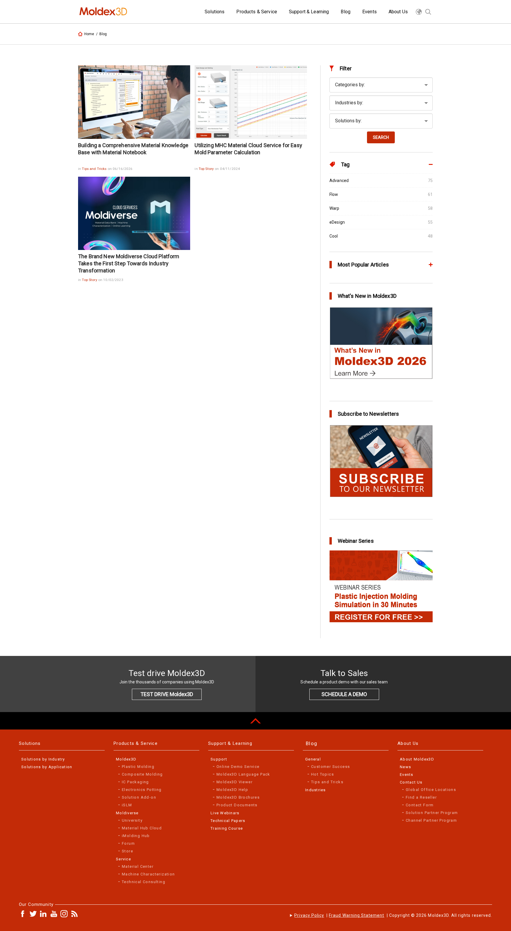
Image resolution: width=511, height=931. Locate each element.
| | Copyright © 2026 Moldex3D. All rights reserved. (393, 915)
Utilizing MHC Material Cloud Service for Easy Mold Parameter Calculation (248, 148)
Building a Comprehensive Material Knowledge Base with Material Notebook (133, 148)
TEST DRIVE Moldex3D (166, 694)
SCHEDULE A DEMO (344, 694)
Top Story (207, 169)
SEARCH (381, 137)
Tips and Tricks (94, 169)
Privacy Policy (309, 915)
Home (89, 34)
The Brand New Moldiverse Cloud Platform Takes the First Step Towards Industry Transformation (128, 263)
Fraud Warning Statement (356, 915)
